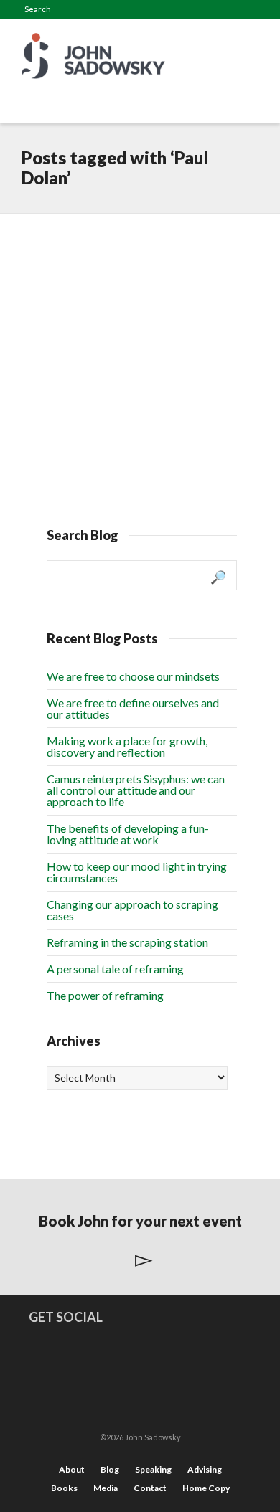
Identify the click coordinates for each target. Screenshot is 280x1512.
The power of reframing (105, 995)
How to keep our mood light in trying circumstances (137, 871)
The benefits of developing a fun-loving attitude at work (128, 833)
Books (64, 1488)
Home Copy (206, 1488)
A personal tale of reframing (115, 968)
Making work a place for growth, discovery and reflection (127, 746)
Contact (150, 1488)
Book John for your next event (140, 1220)
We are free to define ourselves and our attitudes (133, 708)
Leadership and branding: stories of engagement (124, 269)
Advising (204, 1469)
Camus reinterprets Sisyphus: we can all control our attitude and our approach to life (136, 790)
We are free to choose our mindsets (133, 676)
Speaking (153, 1469)
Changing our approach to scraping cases (132, 909)
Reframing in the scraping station (127, 942)
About (72, 1469)
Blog (110, 1469)
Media (105, 1488)
